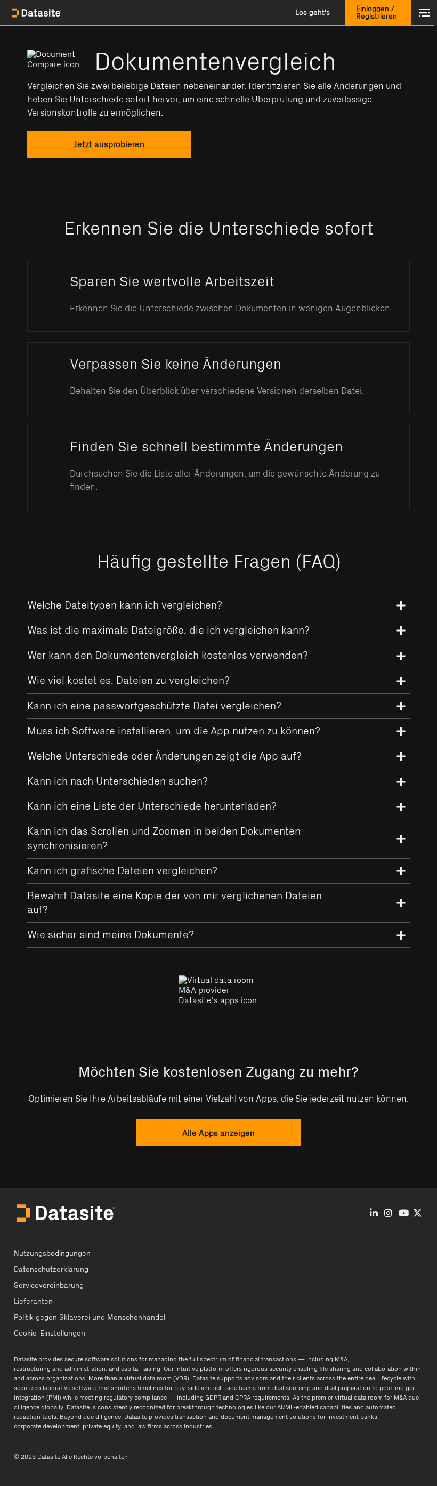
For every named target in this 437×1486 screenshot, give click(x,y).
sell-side (225, 1388)
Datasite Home (37, 13)
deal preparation (347, 1388)
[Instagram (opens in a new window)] (388, 1213)
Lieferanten (33, 1301)
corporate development (46, 1426)
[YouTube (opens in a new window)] (404, 1213)
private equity (102, 1426)
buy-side (186, 1388)
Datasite (25, 1359)
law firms (149, 1426)
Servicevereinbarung (49, 1285)
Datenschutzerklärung (51, 1269)
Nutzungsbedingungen (52, 1253)
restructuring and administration (60, 1369)
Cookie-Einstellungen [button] (49, 1333)
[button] (312, 13)
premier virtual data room (347, 1397)
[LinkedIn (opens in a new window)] (374, 1213)
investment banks (352, 1417)
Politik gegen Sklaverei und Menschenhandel (89, 1317)
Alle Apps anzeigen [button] (218, 1132)
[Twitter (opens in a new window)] (417, 1213)
